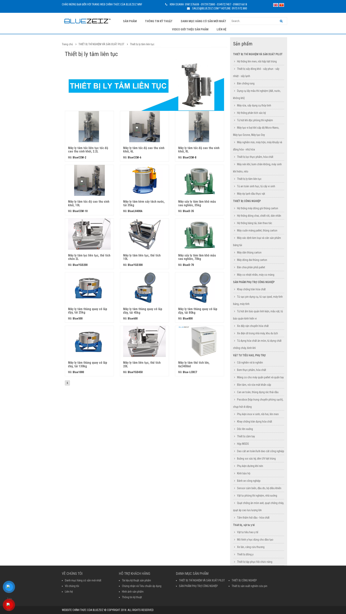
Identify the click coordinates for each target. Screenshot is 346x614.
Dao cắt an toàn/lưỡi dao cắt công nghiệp (260, 451)
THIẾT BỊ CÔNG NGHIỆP (247, 201)
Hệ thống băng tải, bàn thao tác (254, 223)
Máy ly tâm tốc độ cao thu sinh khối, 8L (198, 149)
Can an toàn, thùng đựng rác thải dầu (258, 392)
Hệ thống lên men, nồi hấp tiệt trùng (257, 61)
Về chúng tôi (72, 586)
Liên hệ (221, 29)
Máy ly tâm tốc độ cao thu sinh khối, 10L (88, 203)
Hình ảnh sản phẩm (133, 591)
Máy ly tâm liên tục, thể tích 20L (142, 364)
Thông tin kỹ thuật (159, 21)
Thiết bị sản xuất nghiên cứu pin (249, 586)
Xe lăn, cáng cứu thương (251, 547)
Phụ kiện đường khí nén (250, 466)
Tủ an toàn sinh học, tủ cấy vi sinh (256, 186)
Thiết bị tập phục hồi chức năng (254, 561)
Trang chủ (67, 44)
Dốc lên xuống (245, 429)
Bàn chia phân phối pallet (251, 267)
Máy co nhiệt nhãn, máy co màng (255, 274)
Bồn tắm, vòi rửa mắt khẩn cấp (254, 384)
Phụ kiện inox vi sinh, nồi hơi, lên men (258, 414)
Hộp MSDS (243, 443)
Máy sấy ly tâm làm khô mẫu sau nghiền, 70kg (197, 257)
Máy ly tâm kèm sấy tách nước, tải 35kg (144, 203)
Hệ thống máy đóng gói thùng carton (257, 208)
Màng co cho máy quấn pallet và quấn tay (260, 377)
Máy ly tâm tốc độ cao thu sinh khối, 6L (143, 149)
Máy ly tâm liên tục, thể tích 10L (142, 257)
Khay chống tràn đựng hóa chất (254, 421)
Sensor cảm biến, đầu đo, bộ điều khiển (259, 488)
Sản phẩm (130, 21)
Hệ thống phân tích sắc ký (251, 112)
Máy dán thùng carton (249, 252)
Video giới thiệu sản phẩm (190, 29)
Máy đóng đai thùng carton (252, 259)
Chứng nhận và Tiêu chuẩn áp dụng (141, 586)
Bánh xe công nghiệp (249, 480)
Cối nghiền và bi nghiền (250, 362)
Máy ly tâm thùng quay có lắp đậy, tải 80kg (197, 311)
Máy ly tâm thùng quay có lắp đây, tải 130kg (87, 364)
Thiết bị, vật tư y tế (244, 525)
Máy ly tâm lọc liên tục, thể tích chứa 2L (89, 257)
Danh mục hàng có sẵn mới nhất (203, 21)
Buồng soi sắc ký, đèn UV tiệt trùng (256, 458)
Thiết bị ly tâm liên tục (142, 44)
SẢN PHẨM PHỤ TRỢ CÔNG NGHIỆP (254, 282)
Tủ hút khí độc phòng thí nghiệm (255, 120)
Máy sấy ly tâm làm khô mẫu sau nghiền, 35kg (197, 203)
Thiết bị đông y (245, 554)
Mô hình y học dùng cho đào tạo (255, 539)
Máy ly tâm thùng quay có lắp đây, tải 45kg (142, 311)
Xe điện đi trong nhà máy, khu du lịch (257, 333)
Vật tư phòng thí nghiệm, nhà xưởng (257, 495)
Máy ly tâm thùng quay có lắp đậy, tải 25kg (87, 311)
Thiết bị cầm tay (246, 436)
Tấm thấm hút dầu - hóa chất (253, 517)
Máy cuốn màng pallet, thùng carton (257, 230)
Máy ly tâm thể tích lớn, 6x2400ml (193, 364)
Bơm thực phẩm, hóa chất (251, 370)
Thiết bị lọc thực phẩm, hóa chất (255, 156)
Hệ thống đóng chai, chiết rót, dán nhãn (259, 215)
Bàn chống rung (245, 83)
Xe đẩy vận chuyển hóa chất (253, 326)
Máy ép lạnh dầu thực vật (251, 193)
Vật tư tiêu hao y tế (247, 532)
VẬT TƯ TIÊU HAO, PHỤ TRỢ (249, 355)
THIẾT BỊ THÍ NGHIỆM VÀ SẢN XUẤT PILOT (101, 44)
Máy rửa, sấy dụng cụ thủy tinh (254, 105)
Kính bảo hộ (243, 473)
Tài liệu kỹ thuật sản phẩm (136, 580)
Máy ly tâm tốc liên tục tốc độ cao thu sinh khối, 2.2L (88, 149)
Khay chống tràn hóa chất (251, 289)
